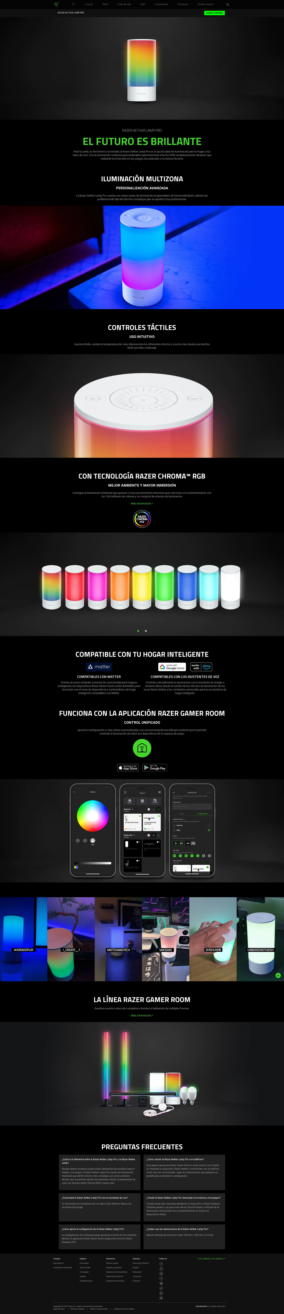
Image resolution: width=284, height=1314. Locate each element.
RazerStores (58, 1263)
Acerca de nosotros (141, 1263)
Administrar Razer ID (114, 1276)
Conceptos (84, 1272)
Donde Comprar (214, 13)
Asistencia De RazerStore (116, 1272)
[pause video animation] (278, 975)
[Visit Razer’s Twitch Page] (161, 1293)
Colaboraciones (86, 1281)
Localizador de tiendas (62, 1268)
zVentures (137, 1276)
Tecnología (84, 1263)
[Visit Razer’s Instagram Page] (161, 1269)
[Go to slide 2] (146, 631)
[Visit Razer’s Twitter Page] (161, 1278)
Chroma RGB (85, 1268)
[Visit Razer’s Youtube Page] (161, 1283)
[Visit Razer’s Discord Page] (161, 1298)
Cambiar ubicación (218, 1306)
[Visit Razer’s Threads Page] (161, 1274)
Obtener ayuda (112, 1263)
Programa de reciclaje (115, 1281)
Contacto (136, 1281)
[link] (55, 5)
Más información (142, 503)
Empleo (136, 1268)
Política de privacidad (99, 1309)
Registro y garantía (114, 1268)
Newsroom (137, 1272)
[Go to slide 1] (138, 631)
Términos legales (77, 1309)
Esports (83, 1276)
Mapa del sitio (59, 1309)
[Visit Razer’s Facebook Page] (161, 1264)
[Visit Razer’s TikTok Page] (161, 1288)
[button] (227, 4)
